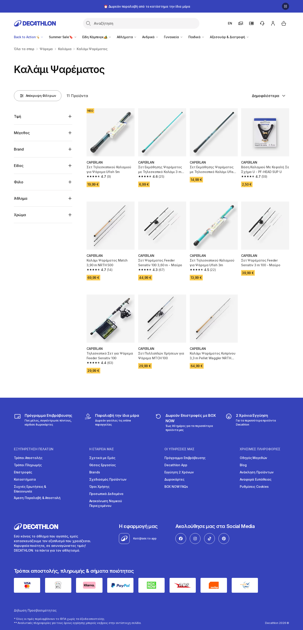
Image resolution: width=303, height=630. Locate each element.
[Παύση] (285, 6)
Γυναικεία (172, 37)
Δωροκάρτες (174, 479)
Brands (94, 472)
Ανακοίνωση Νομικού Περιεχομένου (105, 503)
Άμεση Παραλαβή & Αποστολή (37, 498)
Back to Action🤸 (27, 37)
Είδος (19, 165)
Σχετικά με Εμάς (102, 458)
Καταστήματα (25, 479)
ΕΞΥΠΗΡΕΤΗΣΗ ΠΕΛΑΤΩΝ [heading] (33, 449)
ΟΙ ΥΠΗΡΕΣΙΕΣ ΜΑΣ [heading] (179, 449)
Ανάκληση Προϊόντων (256, 472)
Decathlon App (175, 465)
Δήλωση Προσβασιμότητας (35, 610)
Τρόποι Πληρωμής (28, 465)
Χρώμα (20, 215)
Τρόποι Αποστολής (28, 458)
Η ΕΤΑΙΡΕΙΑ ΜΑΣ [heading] (101, 449)
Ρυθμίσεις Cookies (254, 486)
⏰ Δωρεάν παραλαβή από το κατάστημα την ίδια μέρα (147, 6)
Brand (19, 149)
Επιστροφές (23, 472)
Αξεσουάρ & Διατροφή (228, 37)
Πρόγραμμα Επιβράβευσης (184, 458)
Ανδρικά (148, 37)
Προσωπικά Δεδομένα (106, 494)
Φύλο (18, 182)
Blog (243, 465)
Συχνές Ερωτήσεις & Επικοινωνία (30, 489)
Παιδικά (194, 37)
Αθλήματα (125, 37)
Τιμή (17, 116)
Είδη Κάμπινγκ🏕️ (95, 37)
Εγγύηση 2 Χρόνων (179, 472)
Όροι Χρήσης (99, 486)
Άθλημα (20, 198)
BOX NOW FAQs (176, 486)
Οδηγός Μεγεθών (253, 458)
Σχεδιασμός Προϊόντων (107, 479)
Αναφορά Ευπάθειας (255, 479)
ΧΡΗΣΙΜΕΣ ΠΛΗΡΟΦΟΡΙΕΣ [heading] (260, 449)
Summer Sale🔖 (61, 37)
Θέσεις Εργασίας (102, 465)
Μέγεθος (22, 133)
